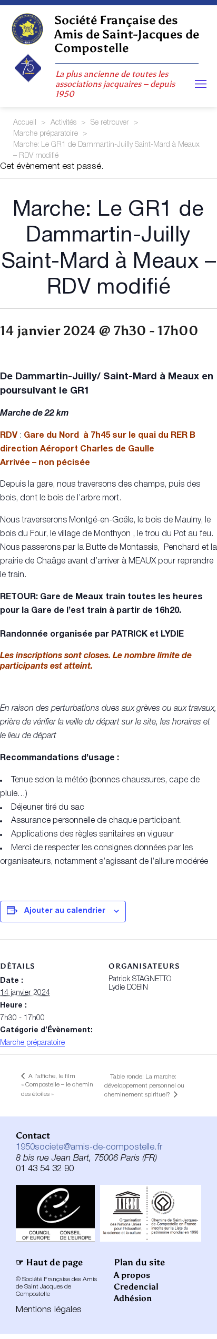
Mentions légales (49, 1310)
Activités (63, 122)
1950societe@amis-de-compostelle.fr (89, 1147)
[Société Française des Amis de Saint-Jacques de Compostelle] (27, 29)
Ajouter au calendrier (64, 911)
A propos (132, 1275)
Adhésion (133, 1298)
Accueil (24, 122)
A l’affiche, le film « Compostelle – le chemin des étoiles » (57, 1085)
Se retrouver (110, 122)
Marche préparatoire (45, 133)
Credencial (136, 1287)
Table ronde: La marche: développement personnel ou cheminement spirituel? (144, 1086)
